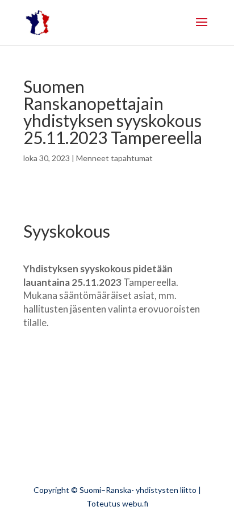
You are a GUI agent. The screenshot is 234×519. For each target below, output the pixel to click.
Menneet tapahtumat (114, 158)
